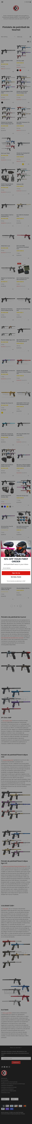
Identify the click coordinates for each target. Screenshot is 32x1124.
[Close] (29, 542)
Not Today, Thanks (16, 577)
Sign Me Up (16, 573)
